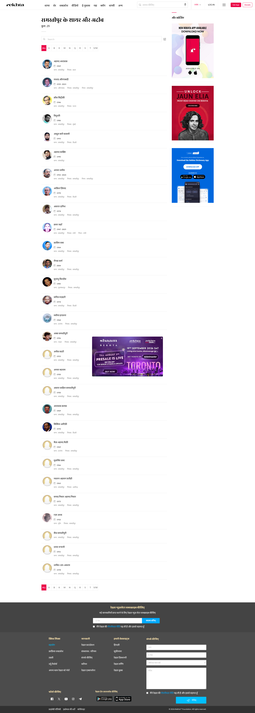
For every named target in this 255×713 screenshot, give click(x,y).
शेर (54, 5)
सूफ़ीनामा (118, 651)
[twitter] (59, 698)
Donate (247, 5)
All (44, 48)
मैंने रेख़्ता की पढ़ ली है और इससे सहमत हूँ (120, 626)
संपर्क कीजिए (87, 657)
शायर (47, 5)
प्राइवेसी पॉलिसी (55, 709)
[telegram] (80, 698)
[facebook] (52, 698)
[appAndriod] (104, 698)
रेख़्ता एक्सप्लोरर (88, 670)
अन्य (120, 5)
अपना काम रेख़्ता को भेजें (59, 670)
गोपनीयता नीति (113, 626)
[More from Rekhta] (224, 5)
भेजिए (194, 700)
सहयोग (52, 645)
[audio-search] (185, 4)
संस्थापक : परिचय (88, 651)
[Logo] (15, 5)
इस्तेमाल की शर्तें (69, 709)
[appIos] (123, 698)
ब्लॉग (102, 5)
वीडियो (75, 5)
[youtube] (66, 698)
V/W (95, 48)
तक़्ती (51, 657)
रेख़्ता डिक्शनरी (120, 657)
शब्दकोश (63, 5)
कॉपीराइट (81, 709)
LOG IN (211, 4)
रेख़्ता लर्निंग (119, 664)
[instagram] (73, 698)
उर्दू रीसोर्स (53, 664)
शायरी (112, 5)
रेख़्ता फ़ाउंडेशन (87, 645)
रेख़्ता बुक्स (118, 670)
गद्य (95, 5)
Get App (236, 5)
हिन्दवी (117, 645)
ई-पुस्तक (86, 5)
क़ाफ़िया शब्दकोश (56, 651)
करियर (84, 664)
